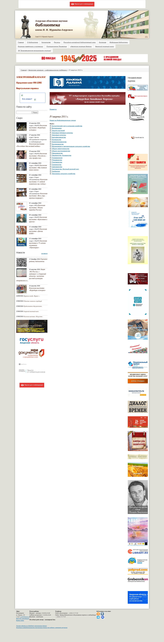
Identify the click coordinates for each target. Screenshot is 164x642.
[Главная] (25, 26)
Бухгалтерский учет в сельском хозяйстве (67, 126)
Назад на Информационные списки (63, 120)
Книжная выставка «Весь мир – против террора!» (38, 195)
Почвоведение (57, 158)
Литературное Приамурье (56, 46)
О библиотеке (32, 42)
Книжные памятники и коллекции (30, 46)
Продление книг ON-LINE (29, 82)
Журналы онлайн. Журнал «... (32, 296)
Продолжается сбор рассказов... (33, 306)
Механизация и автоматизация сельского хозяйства (71, 146)
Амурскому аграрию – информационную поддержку (47, 70)
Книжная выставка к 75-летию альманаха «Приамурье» (38, 244)
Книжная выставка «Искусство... (33, 316)
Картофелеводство (59, 137)
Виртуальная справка (27, 88)
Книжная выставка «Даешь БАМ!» (38, 231)
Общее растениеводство (61, 151)
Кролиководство (58, 144)
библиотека (47, 24)
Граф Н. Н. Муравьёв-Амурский (44, 36)
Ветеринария (57, 128)
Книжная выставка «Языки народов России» (37, 207)
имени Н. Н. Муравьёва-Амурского (54, 29)
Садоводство (56, 164)
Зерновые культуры (59, 135)
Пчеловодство (57, 162)
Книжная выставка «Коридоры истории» (38, 127)
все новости (44, 253)
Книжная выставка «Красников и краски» (38, 219)
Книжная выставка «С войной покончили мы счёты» (38, 181)
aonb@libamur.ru (24, 617)
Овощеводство (57, 153)
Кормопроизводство (59, 142)
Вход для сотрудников (22, 618)
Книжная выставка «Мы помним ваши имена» (38, 167)
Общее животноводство (60, 148)
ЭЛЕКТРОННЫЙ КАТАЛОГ (31, 77)
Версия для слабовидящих (83, 4)
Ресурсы (57, 42)
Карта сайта (20, 620)
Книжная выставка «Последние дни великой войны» (30, 145)
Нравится (53, 109)
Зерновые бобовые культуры (62, 133)
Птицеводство (57, 160)
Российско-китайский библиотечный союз (79, 42)
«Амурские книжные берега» (81, 46)
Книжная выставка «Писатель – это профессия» (38, 155)
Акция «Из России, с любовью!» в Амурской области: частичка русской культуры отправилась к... (31, 275)
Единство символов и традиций (33, 301)
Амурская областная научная (51, 20)
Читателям (46, 42)
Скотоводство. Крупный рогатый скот (65, 169)
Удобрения (56, 171)
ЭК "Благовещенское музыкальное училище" (34, 50)
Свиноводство (57, 167)
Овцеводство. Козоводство (61, 155)
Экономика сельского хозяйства (63, 173)
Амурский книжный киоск (104, 46)
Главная (21, 42)
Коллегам (102, 42)
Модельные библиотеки (119, 42)
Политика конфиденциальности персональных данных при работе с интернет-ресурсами (41, 627)
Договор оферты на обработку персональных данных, (31, 626)
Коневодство (56, 139)
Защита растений (58, 130)
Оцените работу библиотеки (38, 260)
